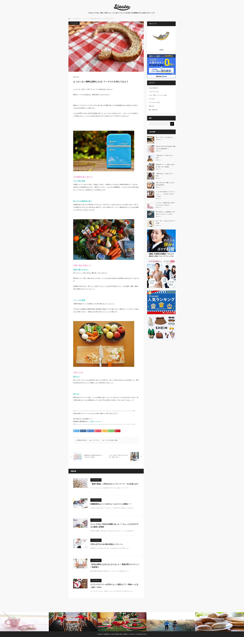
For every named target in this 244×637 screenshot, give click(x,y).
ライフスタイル (74, 23)
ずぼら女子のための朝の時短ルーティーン (106, 544)
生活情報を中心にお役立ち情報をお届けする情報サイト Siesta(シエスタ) (121, 634)
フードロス (107, 440)
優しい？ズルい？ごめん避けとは (164, 137)
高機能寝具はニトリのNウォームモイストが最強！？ (110, 504)
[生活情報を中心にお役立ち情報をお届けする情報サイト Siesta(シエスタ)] (122, 10)
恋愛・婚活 (151, 109)
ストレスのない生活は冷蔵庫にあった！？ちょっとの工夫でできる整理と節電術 (114, 525)
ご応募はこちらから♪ (95, 421)
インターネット (153, 91)
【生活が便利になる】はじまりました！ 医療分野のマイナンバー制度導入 (114, 565)
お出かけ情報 (152, 88)
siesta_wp (84, 440)
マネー (150, 99)
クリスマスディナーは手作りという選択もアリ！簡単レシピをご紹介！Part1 (114, 586)
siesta (161, 50)
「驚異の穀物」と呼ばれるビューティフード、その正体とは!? (114, 484)
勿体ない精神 (114, 440)
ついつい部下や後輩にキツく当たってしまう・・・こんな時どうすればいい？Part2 (165, 194)
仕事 (150, 106)
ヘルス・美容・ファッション (156, 95)
